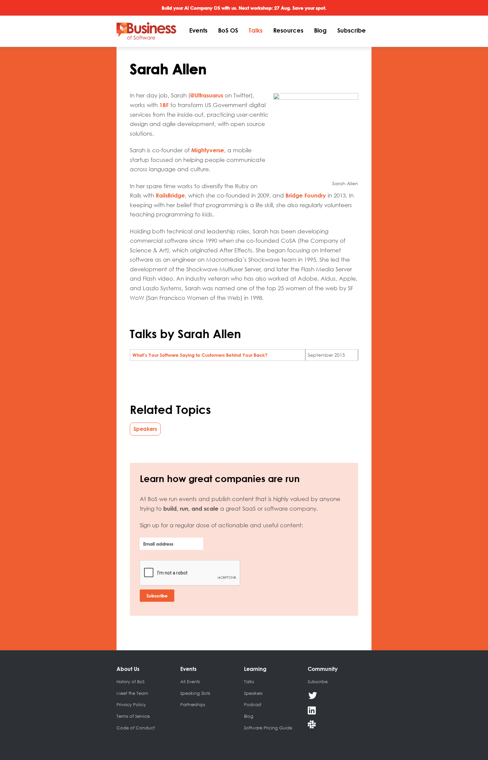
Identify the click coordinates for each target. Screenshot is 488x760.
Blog (320, 30)
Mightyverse (207, 150)
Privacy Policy (131, 704)
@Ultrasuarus (206, 95)
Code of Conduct (136, 727)
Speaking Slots (195, 693)
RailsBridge (170, 195)
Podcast (252, 704)
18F (164, 104)
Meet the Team (132, 693)
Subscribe (351, 30)
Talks (256, 30)
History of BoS (130, 681)
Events (198, 30)
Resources (288, 30)
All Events (190, 681)
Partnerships (192, 704)
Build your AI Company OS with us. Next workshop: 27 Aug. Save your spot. (244, 8)
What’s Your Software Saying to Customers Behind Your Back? (200, 355)
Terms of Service (133, 716)
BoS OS (228, 30)
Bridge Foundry (305, 195)
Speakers (145, 429)
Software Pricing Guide (268, 727)
